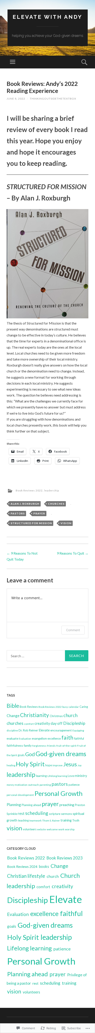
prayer (39, 513)
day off (57, 723)
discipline (12, 730)
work (61, 829)
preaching (66, 805)
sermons (66, 814)
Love (71, 776)
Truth (75, 820)
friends (51, 745)
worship (69, 829)
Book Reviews (29, 706)
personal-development (20, 795)
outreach (33, 784)
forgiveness (39, 745)
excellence (54, 738)
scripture (54, 814)
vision (66, 523)
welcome (52, 829)
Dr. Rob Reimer (28, 730)
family (28, 745)
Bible (13, 705)
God (30, 754)
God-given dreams (61, 753)
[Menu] (12, 62)
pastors (18, 513)
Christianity (34, 715)
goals (21, 755)
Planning (14, 804)
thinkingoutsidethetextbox (53, 98)
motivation (21, 784)
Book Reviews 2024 (22, 866)
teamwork (35, 820)
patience (74, 784)
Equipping (78, 730)
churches (56, 503)
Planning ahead (31, 805)
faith (67, 737)
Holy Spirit (30, 764)
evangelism (39, 738)
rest (21, 813)
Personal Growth (58, 793)
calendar (73, 706)
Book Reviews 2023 (64, 857)
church (70, 715)
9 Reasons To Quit (72, 553)
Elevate (44, 730)
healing (11, 765)
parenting (45, 784)
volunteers (29, 829)
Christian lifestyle (26, 876)
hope (48, 765)
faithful (79, 738)
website (41, 829)
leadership (51, 490)
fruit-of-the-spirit (66, 745)
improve (58, 765)
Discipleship (74, 723)
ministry (81, 776)
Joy (80, 765)
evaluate (12, 738)
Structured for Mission (31, 523)
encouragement (61, 730)
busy (65, 706)
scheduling (36, 813)
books (44, 866)
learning (41, 776)
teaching (23, 820)
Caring (84, 706)
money (10, 784)
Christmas (56, 716)
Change (13, 715)
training (66, 820)
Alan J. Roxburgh (25, 503)
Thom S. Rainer (51, 820)
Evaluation (25, 738)
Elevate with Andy (47, 17)
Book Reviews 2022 (29, 490)
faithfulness (15, 745)
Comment (73, 630)
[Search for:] (47, 655)
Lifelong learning (57, 776)
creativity (42, 723)
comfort (29, 723)
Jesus (70, 764)
